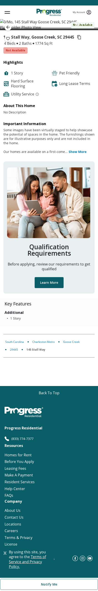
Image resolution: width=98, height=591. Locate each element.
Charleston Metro (43, 342)
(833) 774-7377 (22, 438)
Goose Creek (71, 342)
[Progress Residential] (49, 12)
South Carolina (14, 342)
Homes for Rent (18, 455)
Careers (11, 530)
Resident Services (20, 482)
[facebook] (75, 559)
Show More (78, 152)
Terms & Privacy (18, 537)
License (11, 544)
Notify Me (49, 584)
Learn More (49, 282)
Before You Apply (19, 461)
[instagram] (82, 559)
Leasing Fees (15, 468)
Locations (13, 524)
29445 (14, 350)
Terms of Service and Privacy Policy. (27, 561)
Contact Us (14, 517)
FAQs (9, 495)
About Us (13, 510)
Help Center (15, 488)
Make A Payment (19, 475)
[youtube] (90, 559)
